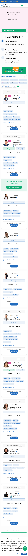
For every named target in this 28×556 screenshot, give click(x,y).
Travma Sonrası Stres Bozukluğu (10, 162)
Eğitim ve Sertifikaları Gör (8, 122)
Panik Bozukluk (7, 216)
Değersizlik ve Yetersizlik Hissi (10, 114)
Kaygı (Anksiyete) (7, 116)
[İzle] (6, 97)
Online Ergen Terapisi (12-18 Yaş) (11, 294)
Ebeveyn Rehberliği (8, 289)
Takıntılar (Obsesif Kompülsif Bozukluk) (12, 119)
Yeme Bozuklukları (7, 425)
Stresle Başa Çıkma (8, 470)
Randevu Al (14, 128)
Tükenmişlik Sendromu (8, 384)
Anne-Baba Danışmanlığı (9, 381)
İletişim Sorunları (15, 216)
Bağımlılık (15, 508)
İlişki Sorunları (16, 116)
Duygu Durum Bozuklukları (9, 157)
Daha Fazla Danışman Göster (14, 530)
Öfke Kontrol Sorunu (8, 111)
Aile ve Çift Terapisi (8, 292)
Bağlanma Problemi (8, 254)
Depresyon (15, 210)
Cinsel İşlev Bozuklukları (9, 165)
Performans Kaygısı (16, 378)
